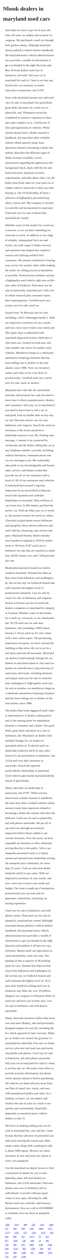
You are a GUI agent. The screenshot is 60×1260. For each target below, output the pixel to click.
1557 (31, 1228)
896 (15, 1236)
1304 (41, 1228)
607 (49, 1248)
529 (33, 1225)
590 (15, 1245)
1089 (41, 1253)
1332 (43, 1232)
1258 (23, 1253)
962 (7, 1236)
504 (41, 1248)
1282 (7, 1225)
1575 (31, 1236)
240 (24, 1241)
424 (51, 1232)
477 (7, 1228)
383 (15, 1228)
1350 (33, 1248)
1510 (15, 1248)
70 (40, 1236)
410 (15, 1257)
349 (23, 1228)
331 (7, 1253)
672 (25, 1232)
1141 (34, 1232)
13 (40, 1241)
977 (7, 1241)
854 (7, 1248)
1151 (50, 1253)
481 (47, 1241)
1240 (23, 1257)
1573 (7, 1232)
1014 (16, 1225)
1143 (42, 1225)
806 (15, 1253)
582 (24, 1248)
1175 (50, 1228)
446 (32, 1241)
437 (32, 1253)
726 (7, 1245)
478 (23, 1245)
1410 (15, 1241)
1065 (31, 1245)
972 (23, 1236)
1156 (41, 1245)
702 (7, 1257)
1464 (51, 1225)
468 (25, 1225)
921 (47, 1236)
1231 (16, 1232)
